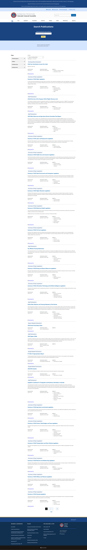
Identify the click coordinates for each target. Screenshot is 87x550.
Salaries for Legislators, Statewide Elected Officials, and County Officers (18, 538)
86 (57, 508)
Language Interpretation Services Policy (34, 526)
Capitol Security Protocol (15, 529)
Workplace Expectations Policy (32, 540)
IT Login (45, 537)
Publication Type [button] (15, 64)
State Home (13, 541)
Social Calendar (46, 529)
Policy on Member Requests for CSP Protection (50, 534)
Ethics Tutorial (46, 526)
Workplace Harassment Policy (32, 542)
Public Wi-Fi (29, 537)
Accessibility (13, 526)
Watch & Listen (72, 9)
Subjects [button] (13, 61)
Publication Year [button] (15, 67)
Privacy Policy (29, 535)
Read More (57, 3)
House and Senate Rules (48, 531)
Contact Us (63, 533)
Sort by (29, 55)
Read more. (72, 1)
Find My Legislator (64, 9)
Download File (31, 73)
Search (74, 15)
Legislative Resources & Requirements (17, 535)
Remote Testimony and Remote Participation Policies (32, 530)
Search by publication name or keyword (43, 31)
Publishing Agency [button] (15, 58)
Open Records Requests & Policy (32, 532)
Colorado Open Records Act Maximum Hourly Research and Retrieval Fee (17, 532)
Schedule (49, 9)
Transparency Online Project (15, 543)
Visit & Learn (56, 9)
